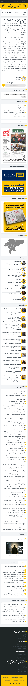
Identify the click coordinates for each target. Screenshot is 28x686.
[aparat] (2, 1)
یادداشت (21, 258)
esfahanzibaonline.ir (16, 677)
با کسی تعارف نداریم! (16, 350)
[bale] (10, 684)
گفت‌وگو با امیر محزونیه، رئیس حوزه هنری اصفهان (12, 361)
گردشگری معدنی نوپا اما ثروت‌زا (14, 294)
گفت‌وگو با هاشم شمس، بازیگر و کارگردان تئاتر (12, 309)
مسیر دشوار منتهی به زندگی (14, 282)
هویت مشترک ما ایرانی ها (15, 270)
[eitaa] (9, 1)
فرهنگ (24, 14)
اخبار (17, 12)
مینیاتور (7, 94)
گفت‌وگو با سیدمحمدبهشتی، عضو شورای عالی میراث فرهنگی (12, 354)
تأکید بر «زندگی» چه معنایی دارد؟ (13, 264)
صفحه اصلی (23, 12)
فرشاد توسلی (18, 267)
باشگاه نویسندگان (21, 654)
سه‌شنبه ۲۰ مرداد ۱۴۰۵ (19, 539)
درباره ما (24, 637)
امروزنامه (21, 125)
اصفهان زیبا (18, 77)
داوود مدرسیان (18, 285)
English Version (22, 638)
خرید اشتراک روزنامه (21, 658)
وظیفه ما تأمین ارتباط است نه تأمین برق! (11, 343)
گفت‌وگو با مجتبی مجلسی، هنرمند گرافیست (11, 332)
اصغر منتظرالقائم (17, 297)
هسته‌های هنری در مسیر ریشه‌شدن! (12, 364)
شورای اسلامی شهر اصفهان (19, 646)
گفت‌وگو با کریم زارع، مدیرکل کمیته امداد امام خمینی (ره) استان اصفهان (12, 317)
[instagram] (6, 1)
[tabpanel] (14, 581)
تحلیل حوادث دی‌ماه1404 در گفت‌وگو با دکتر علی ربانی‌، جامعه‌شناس (12, 324)
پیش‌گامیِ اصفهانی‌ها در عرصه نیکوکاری (12, 321)
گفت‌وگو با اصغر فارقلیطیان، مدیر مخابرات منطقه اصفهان (12, 340)
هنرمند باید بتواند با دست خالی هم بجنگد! (13, 335)
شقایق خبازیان (18, 280)
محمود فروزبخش (17, 261)
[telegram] (4, 1)
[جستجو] (2, 121)
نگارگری (24, 96)
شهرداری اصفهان (22, 648)
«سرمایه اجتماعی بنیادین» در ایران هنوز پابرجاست (12, 328)
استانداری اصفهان (21, 645)
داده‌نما (21, 534)
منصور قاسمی (18, 291)
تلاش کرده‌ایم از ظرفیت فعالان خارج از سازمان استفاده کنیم (12, 372)
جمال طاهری (18, 273)
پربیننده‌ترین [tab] (23, 563)
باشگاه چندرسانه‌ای (21, 656)
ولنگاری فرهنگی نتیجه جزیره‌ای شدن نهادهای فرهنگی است (12, 380)
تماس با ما (23, 635)
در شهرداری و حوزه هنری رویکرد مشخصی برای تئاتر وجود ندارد (13, 313)
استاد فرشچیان (22, 94)
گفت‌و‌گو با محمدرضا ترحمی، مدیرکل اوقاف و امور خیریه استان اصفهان (11, 347)
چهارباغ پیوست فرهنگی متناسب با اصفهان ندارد (13, 276)
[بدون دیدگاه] (7, 12)
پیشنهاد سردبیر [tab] (13, 563)
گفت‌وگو (21, 305)
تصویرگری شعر (14, 94)
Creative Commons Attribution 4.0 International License (14, 680)
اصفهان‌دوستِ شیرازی (16, 299)
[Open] (24, 6)
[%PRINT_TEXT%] (10, 12)
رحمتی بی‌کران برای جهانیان (13, 556)
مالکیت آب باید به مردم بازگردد (14, 357)
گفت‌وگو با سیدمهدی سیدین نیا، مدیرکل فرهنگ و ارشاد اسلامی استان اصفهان (12, 376)
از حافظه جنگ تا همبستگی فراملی (13, 288)
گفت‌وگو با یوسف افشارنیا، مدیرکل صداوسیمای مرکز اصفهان (14, 368)
